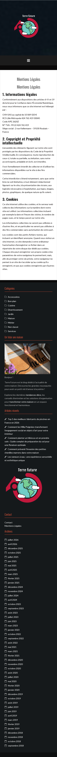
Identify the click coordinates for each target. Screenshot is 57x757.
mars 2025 (13, 574)
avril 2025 (12, 569)
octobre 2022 (14, 634)
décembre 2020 (15, 660)
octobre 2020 (14, 668)
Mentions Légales (13, 526)
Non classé (13, 327)
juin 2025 (12, 561)
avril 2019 (12, 715)
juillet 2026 (13, 539)
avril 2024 (12, 599)
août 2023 (13, 612)
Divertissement (15, 309)
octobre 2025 (14, 552)
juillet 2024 (13, 595)
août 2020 (13, 672)
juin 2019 (12, 711)
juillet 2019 (13, 707)
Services (12, 331)
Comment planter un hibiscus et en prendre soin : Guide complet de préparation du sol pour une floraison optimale (27, 441)
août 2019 (13, 702)
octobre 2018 (14, 741)
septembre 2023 (16, 608)
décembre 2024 (15, 587)
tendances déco (33, 395)
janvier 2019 (13, 728)
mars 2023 (13, 625)
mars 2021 (13, 651)
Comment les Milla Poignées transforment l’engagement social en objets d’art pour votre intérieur (26, 430)
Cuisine (11, 305)
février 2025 (13, 578)
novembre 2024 (15, 591)
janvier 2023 (13, 630)
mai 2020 (12, 681)
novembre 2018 (15, 737)
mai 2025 (12, 565)
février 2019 (13, 724)
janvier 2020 (13, 690)
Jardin (11, 314)
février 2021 (13, 655)
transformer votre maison (21, 401)
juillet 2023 (13, 617)
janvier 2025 (13, 582)
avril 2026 (12, 544)
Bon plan (12, 301)
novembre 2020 (15, 664)
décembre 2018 (15, 732)
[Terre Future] (28, 27)
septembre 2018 (16, 745)
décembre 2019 (15, 694)
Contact (8, 522)
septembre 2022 (16, 638)
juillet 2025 (13, 557)
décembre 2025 (15, 548)
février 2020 (13, 685)
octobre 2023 (14, 604)
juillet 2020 (13, 677)
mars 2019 (13, 720)
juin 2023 (12, 621)
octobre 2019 (14, 698)
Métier (11, 322)
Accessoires (14, 297)
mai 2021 (12, 647)
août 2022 (13, 642)
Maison (11, 318)
